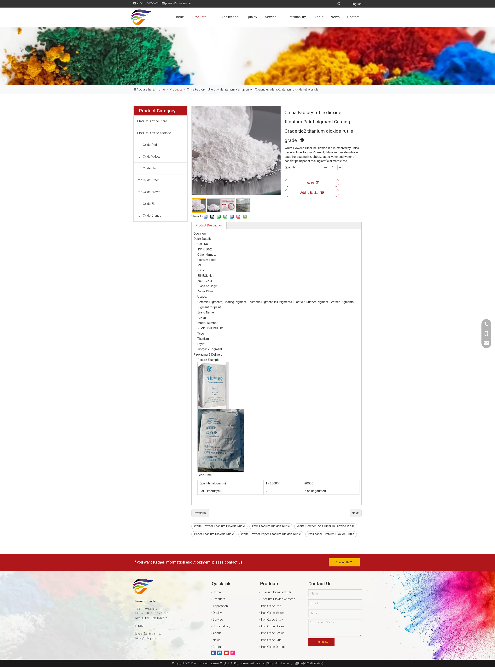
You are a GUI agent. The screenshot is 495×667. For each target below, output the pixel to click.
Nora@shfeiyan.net (147, 638)
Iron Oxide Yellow (148, 156)
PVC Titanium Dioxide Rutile (271, 526)
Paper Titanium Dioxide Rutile (214, 534)
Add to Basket (309, 193)
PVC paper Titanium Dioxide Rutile (331, 534)
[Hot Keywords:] (339, 4)
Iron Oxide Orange (149, 215)
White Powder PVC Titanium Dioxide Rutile (326, 526)
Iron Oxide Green (148, 180)
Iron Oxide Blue (147, 204)
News (216, 640)
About (217, 633)
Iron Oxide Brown (148, 192)
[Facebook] (213, 653)
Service (218, 619)
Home (217, 592)
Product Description (209, 225)
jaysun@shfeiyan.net (178, 3)
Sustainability (221, 626)
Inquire (309, 182)
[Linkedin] (219, 653)
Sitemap (259, 663)
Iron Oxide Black (148, 168)
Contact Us (343, 562)
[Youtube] (226, 653)
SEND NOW (321, 642)
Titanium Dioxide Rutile (152, 121)
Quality (217, 613)
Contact (218, 647)
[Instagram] (232, 653)
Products (219, 599)
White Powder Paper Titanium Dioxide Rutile (271, 534)
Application (220, 606)
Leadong (286, 663)
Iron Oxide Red (147, 145)
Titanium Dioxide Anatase (154, 133)
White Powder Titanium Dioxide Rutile (219, 526)
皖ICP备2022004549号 (309, 663)
